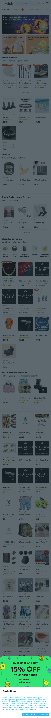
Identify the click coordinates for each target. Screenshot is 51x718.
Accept (25, 714)
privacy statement (8, 701)
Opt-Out (34, 714)
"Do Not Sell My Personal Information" (19, 709)
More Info (44, 714)
